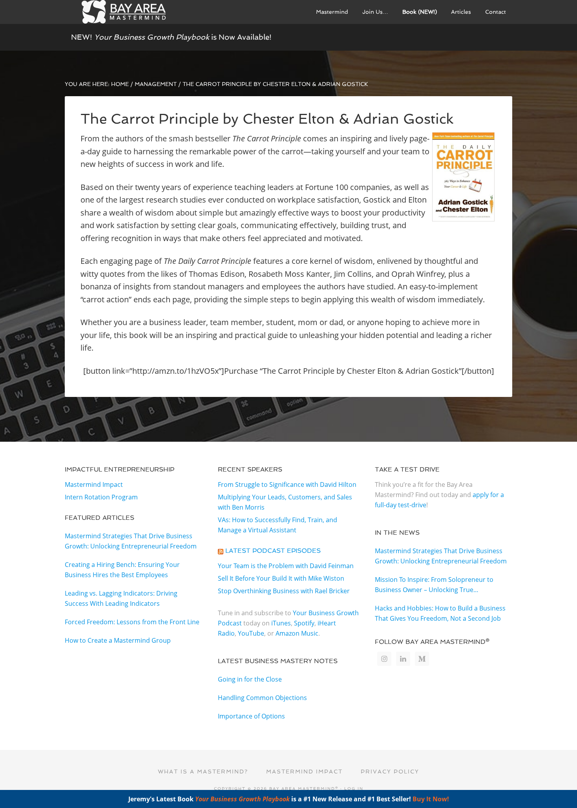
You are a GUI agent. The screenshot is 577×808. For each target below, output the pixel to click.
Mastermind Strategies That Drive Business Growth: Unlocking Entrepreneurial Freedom (131, 541)
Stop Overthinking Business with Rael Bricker (284, 591)
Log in (353, 788)
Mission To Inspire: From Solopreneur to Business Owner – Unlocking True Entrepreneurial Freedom (434, 585)
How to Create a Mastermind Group (118, 640)
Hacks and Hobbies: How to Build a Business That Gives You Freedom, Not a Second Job (440, 613)
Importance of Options (251, 716)
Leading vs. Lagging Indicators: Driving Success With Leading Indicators (121, 598)
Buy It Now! (431, 799)
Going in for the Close (250, 679)
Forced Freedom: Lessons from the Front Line (132, 622)
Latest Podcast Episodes (273, 550)
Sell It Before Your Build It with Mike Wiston (281, 578)
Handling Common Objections (262, 697)
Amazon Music (297, 633)
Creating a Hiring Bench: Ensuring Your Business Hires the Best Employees (122, 569)
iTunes (281, 623)
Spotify (304, 623)
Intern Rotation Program (101, 497)
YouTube (251, 633)
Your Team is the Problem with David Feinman (286, 565)
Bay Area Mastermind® (124, 12)
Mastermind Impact (94, 484)
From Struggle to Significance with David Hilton (287, 484)
